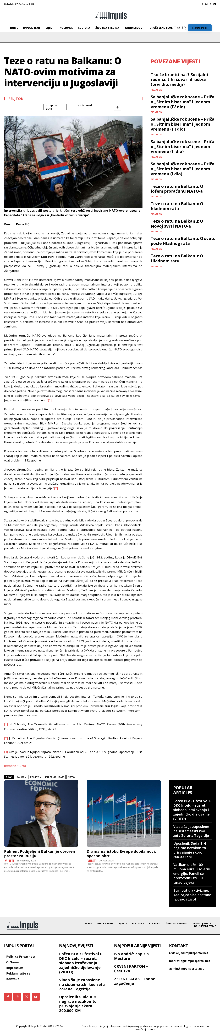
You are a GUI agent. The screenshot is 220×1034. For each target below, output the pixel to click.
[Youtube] (214, 4)
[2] (56, 488)
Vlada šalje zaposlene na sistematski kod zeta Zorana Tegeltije (191, 831)
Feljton (16, 98)
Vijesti (9, 860)
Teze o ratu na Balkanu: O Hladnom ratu (177, 258)
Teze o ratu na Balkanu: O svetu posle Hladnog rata (183, 240)
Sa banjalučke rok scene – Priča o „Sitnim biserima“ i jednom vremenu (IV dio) (182, 102)
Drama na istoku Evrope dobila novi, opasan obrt (121, 853)
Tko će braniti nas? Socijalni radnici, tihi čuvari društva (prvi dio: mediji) (179, 79)
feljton (35, 777)
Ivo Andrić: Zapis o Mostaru (131, 956)
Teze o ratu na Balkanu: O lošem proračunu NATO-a (177, 188)
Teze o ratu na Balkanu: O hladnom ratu (177, 206)
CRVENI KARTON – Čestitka (131, 968)
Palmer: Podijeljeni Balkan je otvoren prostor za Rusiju (39, 853)
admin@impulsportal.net (186, 968)
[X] (210, 4)
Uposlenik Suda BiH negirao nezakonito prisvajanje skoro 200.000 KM (189, 850)
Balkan (21, 777)
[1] (50, 400)
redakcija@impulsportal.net (188, 953)
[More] (117, 107)
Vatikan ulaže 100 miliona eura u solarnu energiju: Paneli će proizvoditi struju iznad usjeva (192, 873)
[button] (181, 27)
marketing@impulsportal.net (189, 961)
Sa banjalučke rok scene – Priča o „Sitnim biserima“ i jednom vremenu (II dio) (182, 146)
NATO (71, 777)
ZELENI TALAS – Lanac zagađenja (134, 981)
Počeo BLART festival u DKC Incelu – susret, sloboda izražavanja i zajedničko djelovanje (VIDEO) (192, 810)
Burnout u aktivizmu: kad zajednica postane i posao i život (192, 895)
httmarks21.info (15, 766)
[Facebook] (202, 4)
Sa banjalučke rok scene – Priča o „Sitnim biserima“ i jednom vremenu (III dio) (182, 124)
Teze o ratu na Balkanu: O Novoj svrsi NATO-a (177, 223)
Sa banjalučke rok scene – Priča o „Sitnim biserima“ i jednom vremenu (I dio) (182, 169)
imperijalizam (54, 777)
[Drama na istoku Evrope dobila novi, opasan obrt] (124, 813)
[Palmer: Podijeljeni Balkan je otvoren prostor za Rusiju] (41, 813)
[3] (102, 567)
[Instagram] (206, 4)
